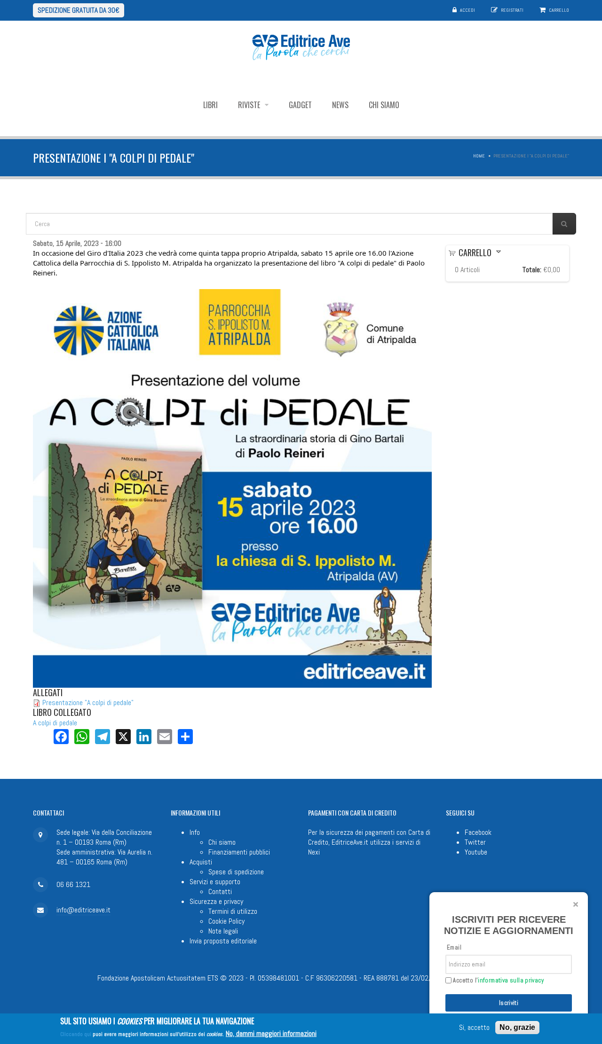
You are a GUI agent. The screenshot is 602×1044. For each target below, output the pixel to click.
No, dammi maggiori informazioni (271, 1033)
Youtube (476, 852)
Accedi (467, 10)
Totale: (532, 270)
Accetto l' (498, 980)
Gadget (300, 104)
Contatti (220, 891)
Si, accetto (474, 1028)
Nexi (314, 852)
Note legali (223, 931)
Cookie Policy (226, 921)
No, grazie (517, 1027)
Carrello (559, 10)
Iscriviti (509, 1003)
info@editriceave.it (83, 910)
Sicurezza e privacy (216, 901)
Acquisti (201, 862)
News (340, 104)
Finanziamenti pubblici (239, 852)
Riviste (250, 104)
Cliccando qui (75, 1034)
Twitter (475, 842)
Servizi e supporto (215, 882)
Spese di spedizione (236, 872)
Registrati (512, 10)
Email (454, 947)
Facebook (478, 832)
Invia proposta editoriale (223, 941)
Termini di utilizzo (232, 911)
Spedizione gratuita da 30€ (78, 10)
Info (195, 832)
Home (479, 156)
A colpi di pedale (55, 723)
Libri (210, 104)
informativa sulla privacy (511, 980)
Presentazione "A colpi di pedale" (88, 702)
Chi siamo (384, 104)
